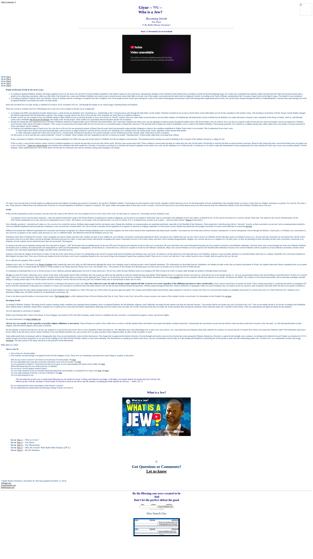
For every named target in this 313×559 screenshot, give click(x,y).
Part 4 (8, 81)
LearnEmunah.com (8, 485)
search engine (153, 509)
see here (249, 226)
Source (188, 220)
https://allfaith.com (34, 319)
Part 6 (8, 86)
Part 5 (8, 83)
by (160, 509)
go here (228, 296)
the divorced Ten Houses (39, 120)
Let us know (156, 471)
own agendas (174, 277)
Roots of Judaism (45, 264)
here (74, 360)
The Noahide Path (62, 296)
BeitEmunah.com (7, 487)
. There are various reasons (37, 145)
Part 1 (8, 77)
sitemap (153, 504)
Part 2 (8, 79)
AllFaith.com (6, 483)
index (142, 504)
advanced (169, 504)
